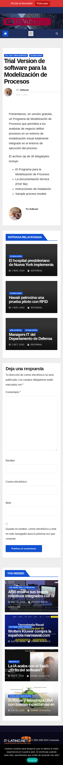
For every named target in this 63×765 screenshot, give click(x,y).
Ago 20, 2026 (18, 602)
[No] (59, 754)
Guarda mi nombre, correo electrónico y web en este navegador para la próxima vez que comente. (31, 534)
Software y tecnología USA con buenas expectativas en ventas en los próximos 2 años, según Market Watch (31, 706)
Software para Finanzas (20, 627)
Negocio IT (14, 662)
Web (8, 502)
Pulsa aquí (42, 3)
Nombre (10, 460)
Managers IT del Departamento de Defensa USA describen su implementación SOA (30, 340)
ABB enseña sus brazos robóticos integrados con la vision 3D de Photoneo (31, 596)
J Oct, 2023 (17, 344)
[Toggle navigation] (30, 33)
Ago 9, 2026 (17, 676)
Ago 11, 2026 (18, 641)
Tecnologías (36, 55)
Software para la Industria (22, 587)
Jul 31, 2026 (18, 710)
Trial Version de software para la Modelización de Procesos (25, 71)
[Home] (5, 33)
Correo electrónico (16, 481)
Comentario (13, 392)
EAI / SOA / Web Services (16, 55)
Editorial (24, 90)
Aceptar (32, 760)
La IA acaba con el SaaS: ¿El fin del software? (28, 668)
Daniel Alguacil (41, 641)
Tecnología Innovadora (20, 696)
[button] (57, 33)
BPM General (16, 330)
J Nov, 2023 (18, 271)
